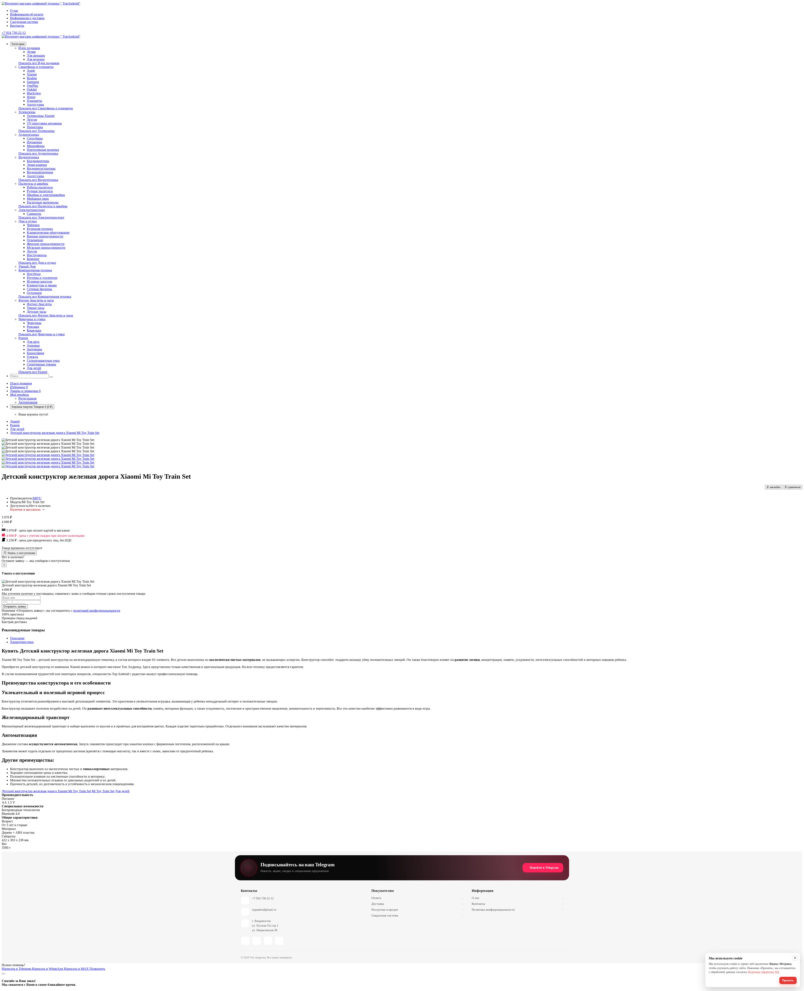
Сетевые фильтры (39, 289)
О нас (14, 10)
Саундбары (35, 138)
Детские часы (36, 311)
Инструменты (37, 255)
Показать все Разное (32, 372)
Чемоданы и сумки (31, 319)
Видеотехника (28, 157)
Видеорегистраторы (41, 168)
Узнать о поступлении (21, 553)
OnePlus (32, 85)
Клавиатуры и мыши (42, 285)
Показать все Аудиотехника (38, 153)
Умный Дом (27, 266)
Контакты (17, 25)
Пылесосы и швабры (33, 183)
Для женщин (36, 55)
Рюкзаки (33, 326)
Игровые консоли (39, 281)
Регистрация (27, 398)
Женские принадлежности (45, 244)
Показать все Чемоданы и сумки (41, 334)
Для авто (33, 342)
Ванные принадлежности (45, 236)
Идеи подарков (29, 48)
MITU (37, 498)
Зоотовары (34, 349)
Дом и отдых (27, 221)
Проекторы (35, 127)
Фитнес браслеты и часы (36, 300)
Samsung (33, 82)
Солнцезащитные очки (43, 360)
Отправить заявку (14, 606)
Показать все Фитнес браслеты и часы (45, 315)
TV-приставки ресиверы (44, 123)
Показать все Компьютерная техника (44, 296)
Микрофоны (36, 146)
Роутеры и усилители (42, 277)
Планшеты (34, 101)
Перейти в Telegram (544, 867)
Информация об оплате (26, 14)
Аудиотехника (28, 134)
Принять (788, 980)
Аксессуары (35, 104)
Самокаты (34, 213)
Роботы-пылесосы (40, 187)
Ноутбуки (34, 274)
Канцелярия (35, 353)
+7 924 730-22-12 (263, 898)
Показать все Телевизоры (36, 131)
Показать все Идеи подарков (38, 63)
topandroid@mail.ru (264, 909)
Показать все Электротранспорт (41, 217)
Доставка (417, 903)
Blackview (34, 93)
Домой (15, 421)
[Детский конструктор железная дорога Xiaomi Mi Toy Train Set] (48, 455)
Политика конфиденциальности (517, 909)
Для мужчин (36, 59)
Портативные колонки (43, 149)
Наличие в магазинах (25, 509)
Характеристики (22, 642)
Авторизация (27, 402)
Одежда (32, 357)
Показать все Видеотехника (38, 180)
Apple (31, 70)
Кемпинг (33, 259)
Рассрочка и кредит (417, 909)
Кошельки (34, 330)
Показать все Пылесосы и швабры (42, 206)
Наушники (34, 142)
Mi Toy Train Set (103, 791)
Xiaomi (32, 74)
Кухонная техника (40, 229)
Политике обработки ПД (763, 972)
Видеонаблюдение (40, 172)
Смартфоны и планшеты (36, 67)
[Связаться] (3, 973)
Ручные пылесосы (40, 191)
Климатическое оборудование (48, 232)
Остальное (34, 293)
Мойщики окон (38, 198)
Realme (32, 78)
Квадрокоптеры (38, 161)
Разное (23, 338)
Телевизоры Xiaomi (40, 116)
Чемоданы (34, 323)
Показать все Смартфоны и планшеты (45, 108)
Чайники (33, 225)
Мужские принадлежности (46, 247)
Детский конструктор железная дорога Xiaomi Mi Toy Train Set (54, 433)
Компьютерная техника (35, 270)
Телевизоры (26, 112)
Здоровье (33, 345)
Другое (32, 119)
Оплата (417, 898)
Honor (31, 97)
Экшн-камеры (37, 165)
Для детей (34, 368)
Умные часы (35, 308)
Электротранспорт (31, 210)
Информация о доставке (27, 18)
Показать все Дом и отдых (37, 262)
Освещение (35, 240)
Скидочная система (24, 22)
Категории (18, 44)
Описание (17, 638)
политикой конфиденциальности (96, 610)
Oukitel (32, 89)
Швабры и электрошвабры (46, 195)
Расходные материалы (42, 202)
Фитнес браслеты (39, 304)
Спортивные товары (41, 364)
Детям (31, 52)
